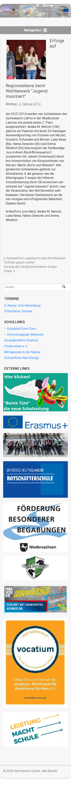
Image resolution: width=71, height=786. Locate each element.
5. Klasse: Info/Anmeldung (22, 305)
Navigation (32, 30)
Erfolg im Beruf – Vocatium (35, 663)
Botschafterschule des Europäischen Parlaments (35, 479)
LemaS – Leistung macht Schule (35, 729)
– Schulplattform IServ (20, 328)
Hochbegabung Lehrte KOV (35, 527)
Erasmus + (35, 422)
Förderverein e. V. (16, 346)
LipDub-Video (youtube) (35, 445)
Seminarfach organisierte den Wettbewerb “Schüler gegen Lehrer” (34, 260)
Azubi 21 (35, 599)
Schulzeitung (35, 392)
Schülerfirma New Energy (21, 358)
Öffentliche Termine (18, 311)
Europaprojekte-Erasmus (21, 340)
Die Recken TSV (35, 568)
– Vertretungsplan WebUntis (24, 334)
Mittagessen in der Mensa (22, 352)
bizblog (11, 104)
